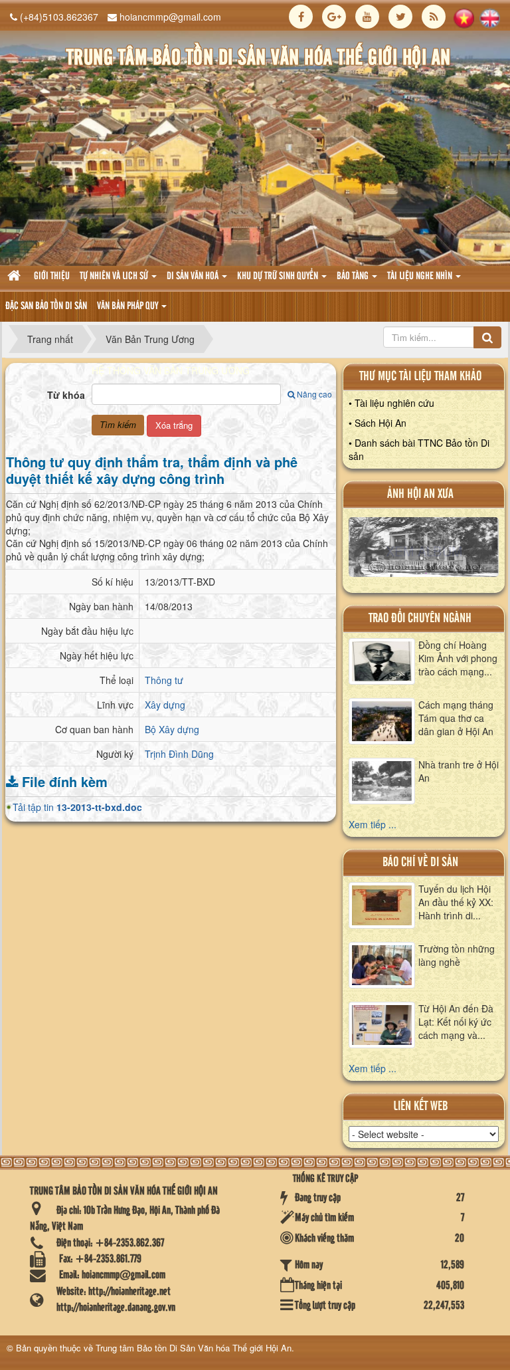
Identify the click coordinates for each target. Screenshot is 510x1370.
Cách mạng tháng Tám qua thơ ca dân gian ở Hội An (455, 718)
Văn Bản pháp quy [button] (128, 306)
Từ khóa (66, 394)
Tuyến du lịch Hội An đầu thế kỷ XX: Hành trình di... (455, 902)
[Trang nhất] (16, 277)
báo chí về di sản (420, 862)
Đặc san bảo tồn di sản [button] (46, 306)
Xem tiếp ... (372, 824)
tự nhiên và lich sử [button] (115, 276)
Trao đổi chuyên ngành (420, 618)
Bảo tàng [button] (354, 276)
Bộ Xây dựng (172, 729)
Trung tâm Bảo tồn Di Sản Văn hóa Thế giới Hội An (194, 1347)
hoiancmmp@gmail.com (170, 16)
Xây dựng (165, 704)
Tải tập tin (77, 807)
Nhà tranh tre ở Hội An (458, 771)
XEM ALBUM (424, 550)
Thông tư (164, 680)
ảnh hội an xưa (420, 494)
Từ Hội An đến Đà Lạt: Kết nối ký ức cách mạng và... (455, 1022)
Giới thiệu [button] (52, 276)
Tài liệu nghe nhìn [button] (420, 276)
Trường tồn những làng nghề (456, 955)
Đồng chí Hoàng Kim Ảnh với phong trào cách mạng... (457, 658)
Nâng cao (314, 394)
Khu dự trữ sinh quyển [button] (278, 276)
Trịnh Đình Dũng (179, 753)
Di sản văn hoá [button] (193, 276)
